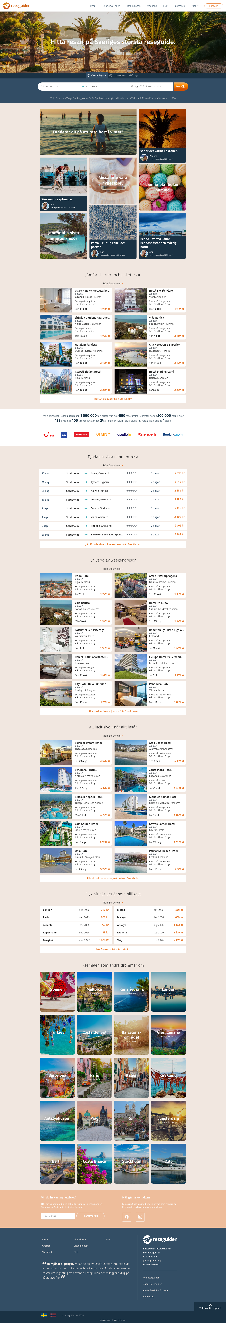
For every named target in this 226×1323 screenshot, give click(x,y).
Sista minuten (81, 1246)
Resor (93, 5)
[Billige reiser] (53, 1315)
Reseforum (180, 5)
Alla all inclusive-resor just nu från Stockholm (113, 878)
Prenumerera (90, 1215)
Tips (108, 1239)
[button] (60, 86)
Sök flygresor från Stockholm (113, 949)
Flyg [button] (165, 5)
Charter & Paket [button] (111, 5)
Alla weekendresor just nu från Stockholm (113, 711)
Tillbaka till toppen (210, 1308)
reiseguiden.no (105, 1320)
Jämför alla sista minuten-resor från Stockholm (113, 544)
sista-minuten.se (120, 1320)
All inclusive (80, 1239)
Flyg (76, 1252)
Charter (46, 1246)
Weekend (152, 5)
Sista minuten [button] (133, 5)
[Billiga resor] (44, 1315)
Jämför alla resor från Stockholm (113, 399)
